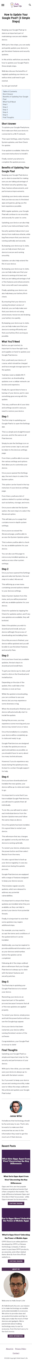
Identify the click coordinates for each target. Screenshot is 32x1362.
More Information (16, 1336)
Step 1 (5, 104)
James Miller (16, 1116)
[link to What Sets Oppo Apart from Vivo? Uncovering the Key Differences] (16, 1161)
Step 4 (5, 112)
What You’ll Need (9, 102)
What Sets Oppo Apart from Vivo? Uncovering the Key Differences (16, 1179)
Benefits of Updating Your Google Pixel (15, 98)
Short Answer (8, 94)
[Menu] (3, 5)
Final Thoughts (8, 117)
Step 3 (5, 110)
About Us (9, 1349)
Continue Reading (16, 1203)
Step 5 (5, 115)
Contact (16, 1353)
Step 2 (5, 107)
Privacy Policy (20, 1349)
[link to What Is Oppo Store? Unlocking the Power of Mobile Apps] (16, 1219)
